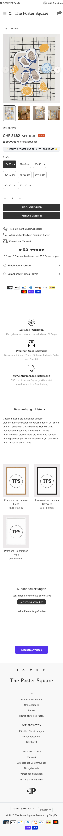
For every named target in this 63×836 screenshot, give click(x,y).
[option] (31, 68)
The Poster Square (25, 815)
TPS (5, 28)
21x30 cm (24, 164)
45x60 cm (25, 174)
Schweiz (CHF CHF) (21, 808)
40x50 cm (10, 174)
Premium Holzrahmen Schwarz (47, 502)
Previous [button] (5, 69)
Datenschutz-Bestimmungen (31, 762)
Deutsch (44, 809)
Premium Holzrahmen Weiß (16, 552)
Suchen (31, 710)
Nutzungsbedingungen (31, 779)
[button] (9, 141)
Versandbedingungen (31, 773)
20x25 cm (9, 164)
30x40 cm (40, 164)
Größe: (6, 157)
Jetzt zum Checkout (32, 215)
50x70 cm (40, 174)
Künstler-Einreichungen (31, 731)
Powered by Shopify (46, 815)
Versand (31, 757)
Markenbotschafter (31, 736)
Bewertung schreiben (31, 601)
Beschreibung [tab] (23, 409)
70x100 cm (25, 185)
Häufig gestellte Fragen (31, 715)
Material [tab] (40, 409)
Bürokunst (31, 742)
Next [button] (57, 69)
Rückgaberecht (31, 768)
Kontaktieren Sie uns (31, 699)
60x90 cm (10, 185)
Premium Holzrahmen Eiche (16, 502)
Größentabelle (31, 704)
